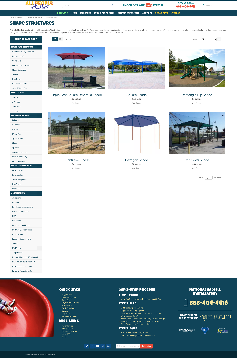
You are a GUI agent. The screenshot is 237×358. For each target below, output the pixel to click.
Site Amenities (67, 306)
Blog (64, 337)
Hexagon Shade (136, 160)
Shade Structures (68, 308)
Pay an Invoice (67, 326)
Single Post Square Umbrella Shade (76, 95)
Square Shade (137, 95)
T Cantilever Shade (76, 160)
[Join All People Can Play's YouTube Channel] (97, 346)
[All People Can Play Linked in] (108, 346)
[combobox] (88, 5)
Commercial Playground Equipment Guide (138, 336)
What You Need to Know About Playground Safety (141, 299)
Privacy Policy (67, 329)
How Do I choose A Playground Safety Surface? (140, 321)
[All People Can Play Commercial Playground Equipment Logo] (39, 5)
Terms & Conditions (70, 331)
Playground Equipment (34, 17)
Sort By (195, 39)
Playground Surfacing (70, 303)
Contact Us (66, 334)
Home (12, 17)
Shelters (65, 311)
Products (20, 17)
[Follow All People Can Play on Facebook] (92, 346)
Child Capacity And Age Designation (135, 324)
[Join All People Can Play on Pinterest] (103, 346)
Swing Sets (66, 300)
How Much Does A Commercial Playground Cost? (141, 313)
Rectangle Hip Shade (197, 95)
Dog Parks (66, 314)
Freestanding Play (69, 297)
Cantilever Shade (197, 160)
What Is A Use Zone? (129, 316)
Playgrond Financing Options (132, 311)
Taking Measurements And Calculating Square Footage (143, 319)
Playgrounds (67, 295)
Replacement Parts (69, 316)
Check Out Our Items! (143, 5)
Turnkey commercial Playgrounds (134, 333)
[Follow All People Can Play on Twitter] (87, 346)
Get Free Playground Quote (132, 308)
